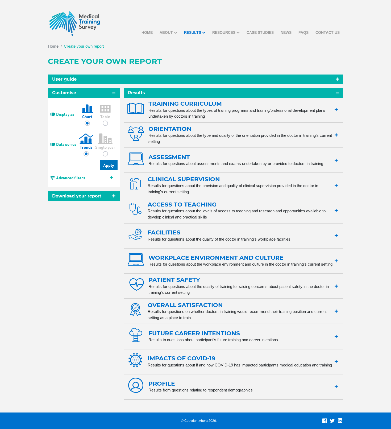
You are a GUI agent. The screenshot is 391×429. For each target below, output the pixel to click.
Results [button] (192, 32)
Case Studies (260, 32)
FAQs (303, 32)
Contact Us (327, 32)
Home (147, 32)
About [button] (166, 32)
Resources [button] (223, 32)
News (286, 32)
